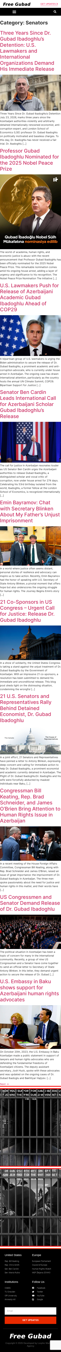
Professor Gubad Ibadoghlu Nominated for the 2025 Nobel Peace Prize (29, 160)
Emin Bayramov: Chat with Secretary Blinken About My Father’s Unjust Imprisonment (30, 511)
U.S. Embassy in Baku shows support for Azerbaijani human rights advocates (29, 990)
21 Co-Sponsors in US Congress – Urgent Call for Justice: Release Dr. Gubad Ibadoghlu (27, 611)
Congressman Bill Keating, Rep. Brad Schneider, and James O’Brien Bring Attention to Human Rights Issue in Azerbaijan (30, 805)
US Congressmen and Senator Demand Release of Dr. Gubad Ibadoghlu (30, 903)
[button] (14, 12)
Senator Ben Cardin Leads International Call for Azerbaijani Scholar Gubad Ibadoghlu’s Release (28, 404)
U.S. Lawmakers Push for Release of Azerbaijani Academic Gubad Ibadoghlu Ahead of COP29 (29, 297)
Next (4, 1084)
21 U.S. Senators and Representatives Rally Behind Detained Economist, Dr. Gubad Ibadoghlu (25, 708)
